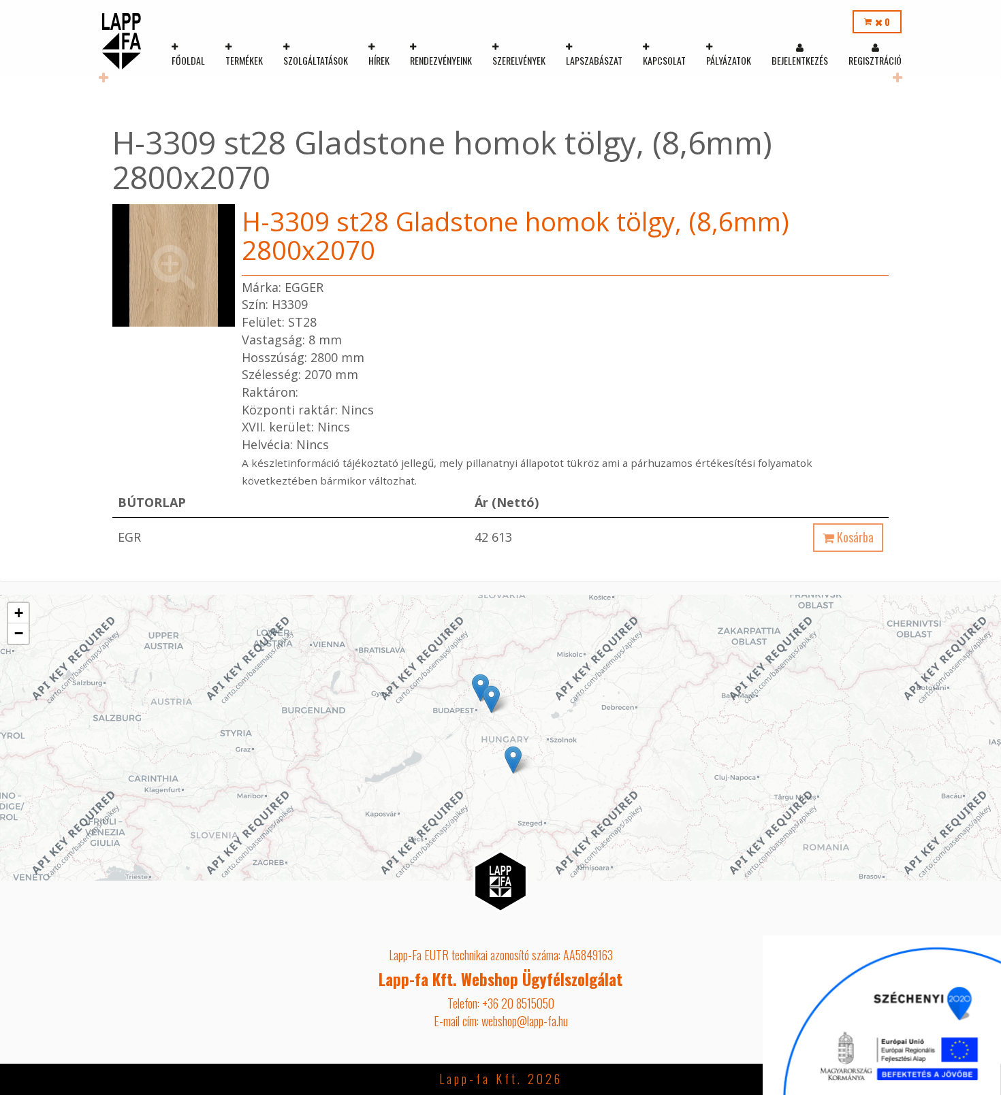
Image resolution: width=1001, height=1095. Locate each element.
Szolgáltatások (315, 60)
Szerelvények (518, 60)
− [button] (18, 633)
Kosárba (854, 537)
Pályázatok (728, 60)
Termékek (244, 60)
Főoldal (188, 60)
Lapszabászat (594, 60)
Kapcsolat (664, 60)
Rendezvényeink (441, 60)
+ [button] (18, 612)
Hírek (379, 60)
